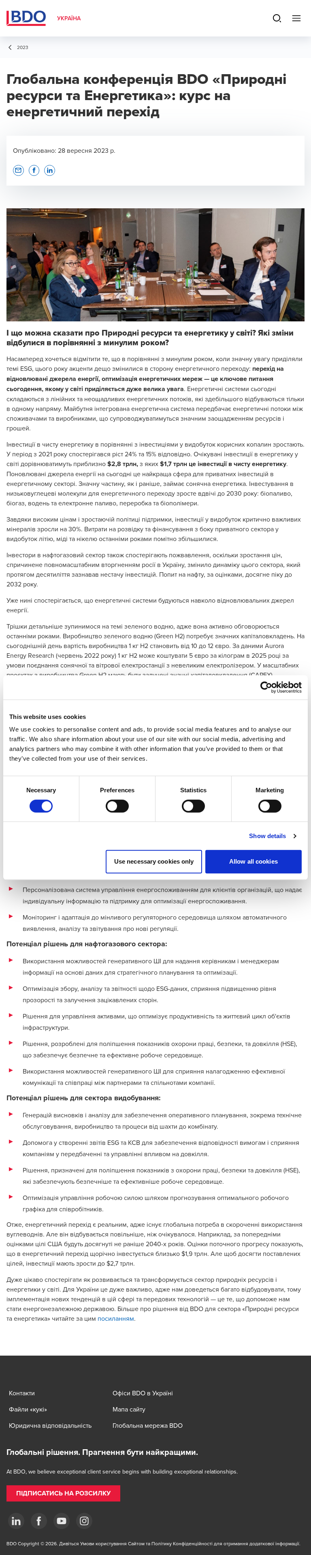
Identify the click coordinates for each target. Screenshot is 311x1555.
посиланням (116, 1318)
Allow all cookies (253, 861)
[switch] (117, 806)
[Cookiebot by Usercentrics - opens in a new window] (266, 687)
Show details (267, 835)
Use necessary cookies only (154, 861)
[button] (18, 170)
